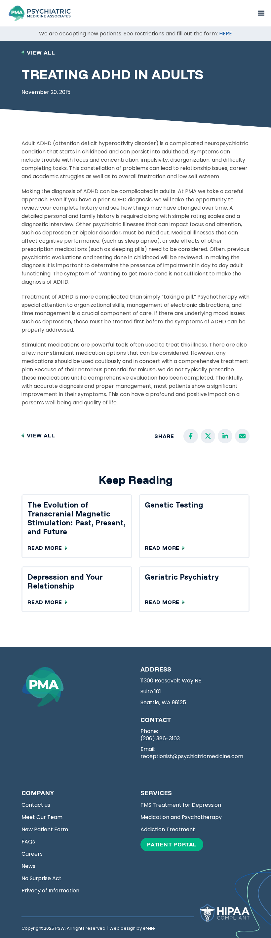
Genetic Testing (174, 505)
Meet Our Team (41, 817)
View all (41, 52)
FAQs (28, 841)
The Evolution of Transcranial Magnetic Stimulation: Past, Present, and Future (76, 518)
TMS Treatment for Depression (180, 805)
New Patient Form (44, 829)
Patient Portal (175, 844)
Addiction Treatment (167, 829)
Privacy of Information (50, 890)
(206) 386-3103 (160, 738)
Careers (32, 854)
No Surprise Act (41, 878)
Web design (122, 928)
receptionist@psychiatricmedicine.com (191, 756)
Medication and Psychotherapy (181, 817)
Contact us (35, 805)
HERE (225, 33)
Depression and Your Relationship (65, 581)
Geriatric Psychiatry (182, 577)
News (28, 866)
